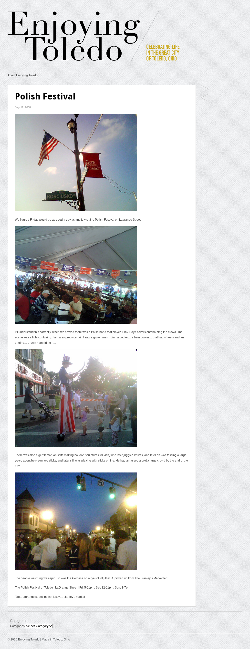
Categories (17, 626)
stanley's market (74, 597)
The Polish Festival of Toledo (34, 587)
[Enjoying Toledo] (103, 61)
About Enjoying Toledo (23, 75)
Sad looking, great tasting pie (205, 89)
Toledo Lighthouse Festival (205, 98)
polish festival (53, 597)
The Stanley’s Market (149, 578)
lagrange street (33, 597)
